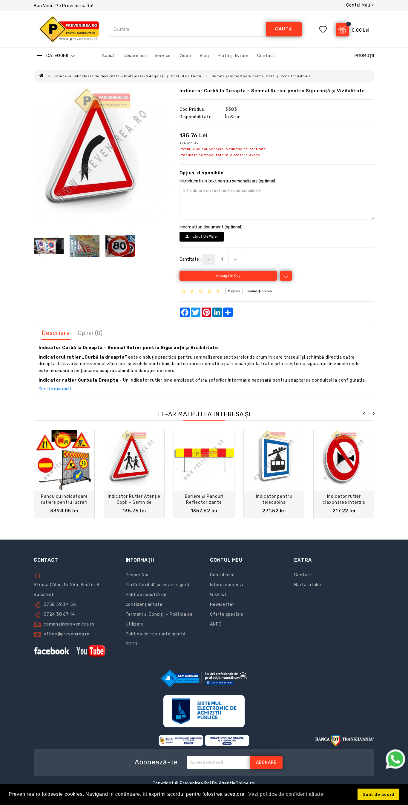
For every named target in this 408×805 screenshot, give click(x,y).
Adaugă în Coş (228, 276)
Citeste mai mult (55, 388)
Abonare (266, 762)
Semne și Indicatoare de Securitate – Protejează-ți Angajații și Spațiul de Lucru (127, 76)
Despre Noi (137, 574)
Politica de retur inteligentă (156, 634)
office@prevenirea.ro (67, 634)
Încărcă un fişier (203, 236)
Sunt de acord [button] (378, 794)
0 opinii (234, 291)
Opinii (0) (90, 333)
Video (185, 55)
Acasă (108, 55)
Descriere (56, 333)
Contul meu (222, 574)
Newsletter (222, 604)
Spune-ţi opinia (259, 291)
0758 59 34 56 (60, 604)
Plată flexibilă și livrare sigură (157, 584)
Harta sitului (307, 584)
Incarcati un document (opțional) (211, 227)
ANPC (216, 624)
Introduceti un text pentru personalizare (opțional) (228, 181)
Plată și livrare (233, 55)
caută (283, 29)
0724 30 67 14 (59, 614)
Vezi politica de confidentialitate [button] (285, 794)
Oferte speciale (226, 614)
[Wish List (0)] (323, 29)
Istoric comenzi (226, 584)
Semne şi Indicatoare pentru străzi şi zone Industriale (261, 76)
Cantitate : (190, 259)
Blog (204, 55)
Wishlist (218, 594)
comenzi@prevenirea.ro (69, 624)
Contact (266, 55)
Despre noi (135, 55)
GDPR (132, 643)
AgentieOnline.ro (236, 783)
